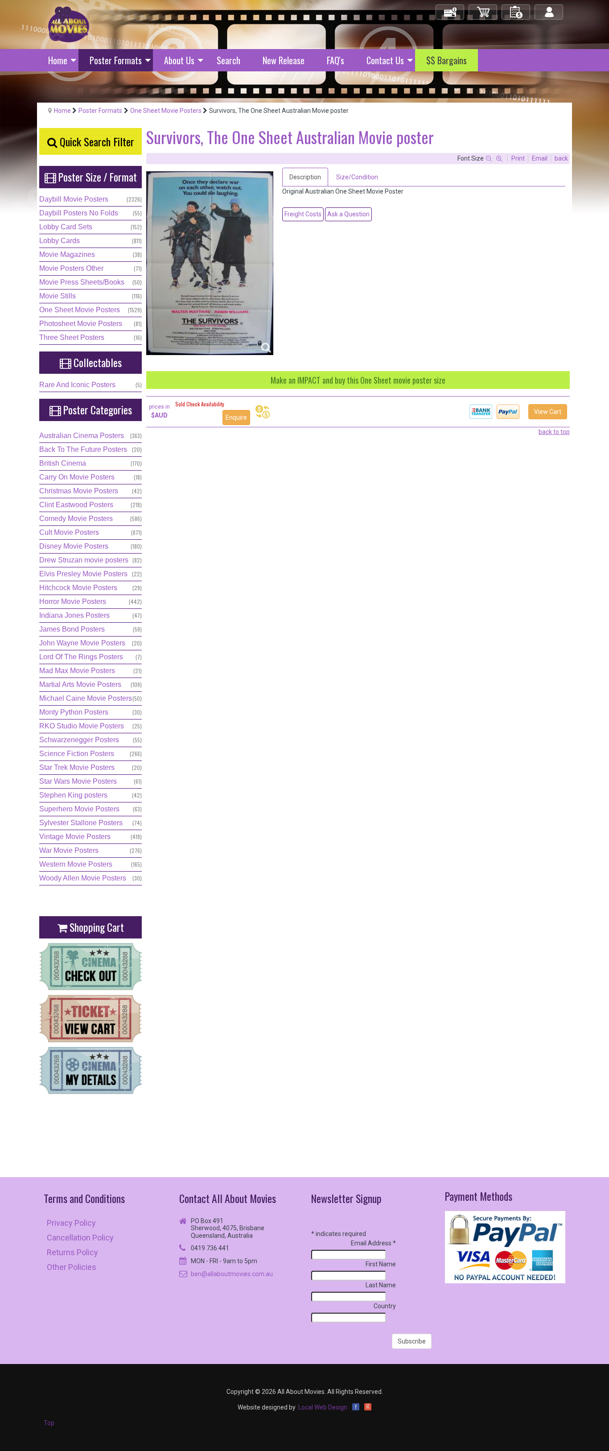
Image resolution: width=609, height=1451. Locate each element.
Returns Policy (72, 1252)
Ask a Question (348, 214)
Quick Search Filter (95, 141)
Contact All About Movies (227, 1198)
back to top (554, 431)
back (561, 158)
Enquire (236, 417)
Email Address (373, 1243)
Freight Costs (302, 214)
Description (305, 177)
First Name (381, 1264)
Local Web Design (322, 1407)
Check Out (450, 8)
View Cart (547, 411)
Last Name (381, 1285)
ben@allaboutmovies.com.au (232, 1273)
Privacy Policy (71, 1223)
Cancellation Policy (80, 1237)
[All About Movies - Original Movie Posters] (68, 24)
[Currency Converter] (262, 412)
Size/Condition (357, 177)
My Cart (483, 8)
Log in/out (549, 8)
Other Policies (71, 1267)
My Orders (516, 8)
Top (49, 1422)
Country (385, 1306)
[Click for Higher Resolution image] (209, 263)
